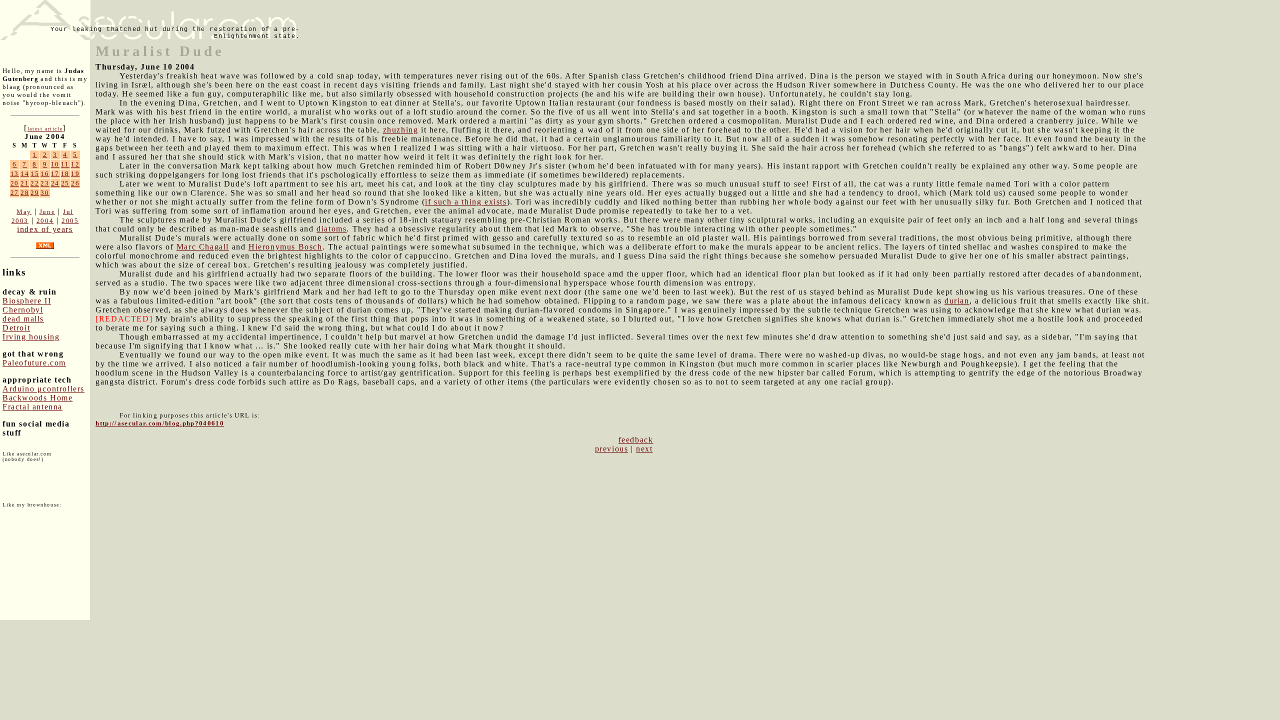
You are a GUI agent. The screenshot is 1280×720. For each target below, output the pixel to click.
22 (34, 183)
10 (55, 164)
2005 (70, 220)
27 (14, 192)
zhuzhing (400, 130)
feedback (636, 440)
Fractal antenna (32, 406)
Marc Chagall (202, 246)
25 (65, 183)
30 (44, 192)
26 (75, 183)
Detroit (16, 328)
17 (55, 174)
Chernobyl (22, 310)
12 (75, 164)
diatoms (331, 228)
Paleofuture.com (34, 362)
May (24, 212)
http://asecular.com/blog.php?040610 (160, 423)
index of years (44, 229)
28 (24, 192)
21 (24, 183)
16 (44, 174)
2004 (45, 220)
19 (75, 174)
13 (14, 174)
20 (14, 183)
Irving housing (31, 336)
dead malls (23, 318)
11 (65, 164)
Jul (68, 212)
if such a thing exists (465, 202)
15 (34, 174)
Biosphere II (26, 300)
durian (957, 300)
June (47, 212)
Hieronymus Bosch (285, 246)
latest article (45, 129)
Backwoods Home (37, 398)
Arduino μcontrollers (43, 388)
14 (24, 174)
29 (34, 192)
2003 (20, 220)
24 (55, 183)
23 (44, 183)
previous (611, 448)
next (644, 448)
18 (65, 174)
